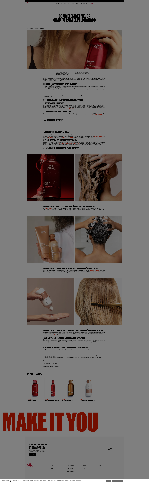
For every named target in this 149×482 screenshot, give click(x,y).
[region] (74, 480)
